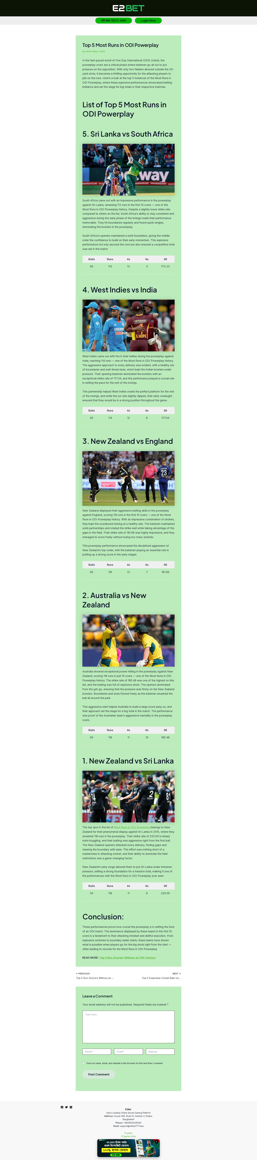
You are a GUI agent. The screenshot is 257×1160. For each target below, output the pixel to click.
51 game (128, 1133)
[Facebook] (62, 1107)
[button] (113, 21)
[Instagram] (71, 1107)
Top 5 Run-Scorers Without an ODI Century (127, 957)
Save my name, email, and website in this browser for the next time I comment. (125, 1063)
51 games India (128, 1136)
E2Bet (128, 1109)
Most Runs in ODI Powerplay (132, 827)
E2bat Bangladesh (123, 1145)
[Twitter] (66, 1107)
